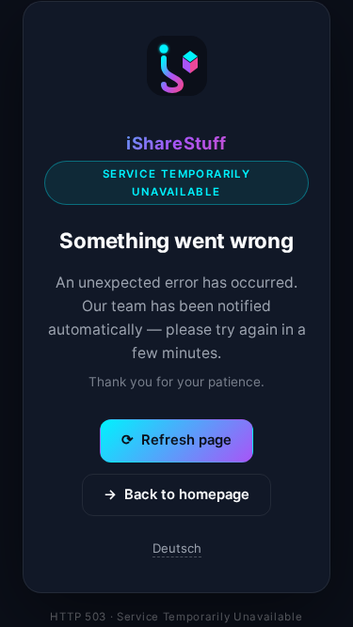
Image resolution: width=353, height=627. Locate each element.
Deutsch (176, 548)
